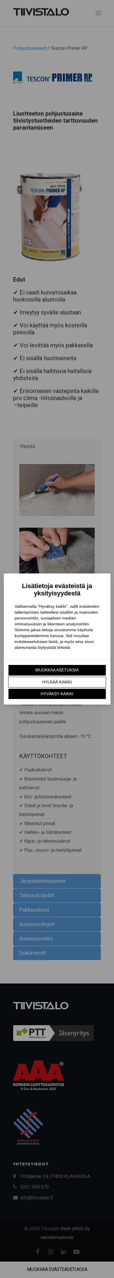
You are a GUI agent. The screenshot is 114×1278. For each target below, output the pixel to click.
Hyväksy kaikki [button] (57, 693)
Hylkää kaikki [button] (57, 682)
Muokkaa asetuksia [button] (57, 670)
